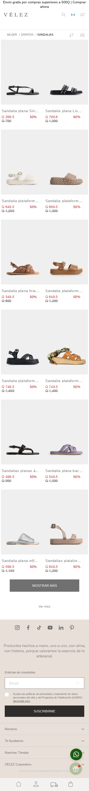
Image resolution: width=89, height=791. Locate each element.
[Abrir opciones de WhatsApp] (76, 754)
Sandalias (45, 34)
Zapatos (27, 34)
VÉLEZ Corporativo (18, 764)
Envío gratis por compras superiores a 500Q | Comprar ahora (44, 4)
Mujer (12, 34)
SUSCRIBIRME (44, 711)
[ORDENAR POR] (71, 35)
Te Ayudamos (14, 741)
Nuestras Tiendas (17, 752)
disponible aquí (21, 701)
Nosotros (11, 729)
